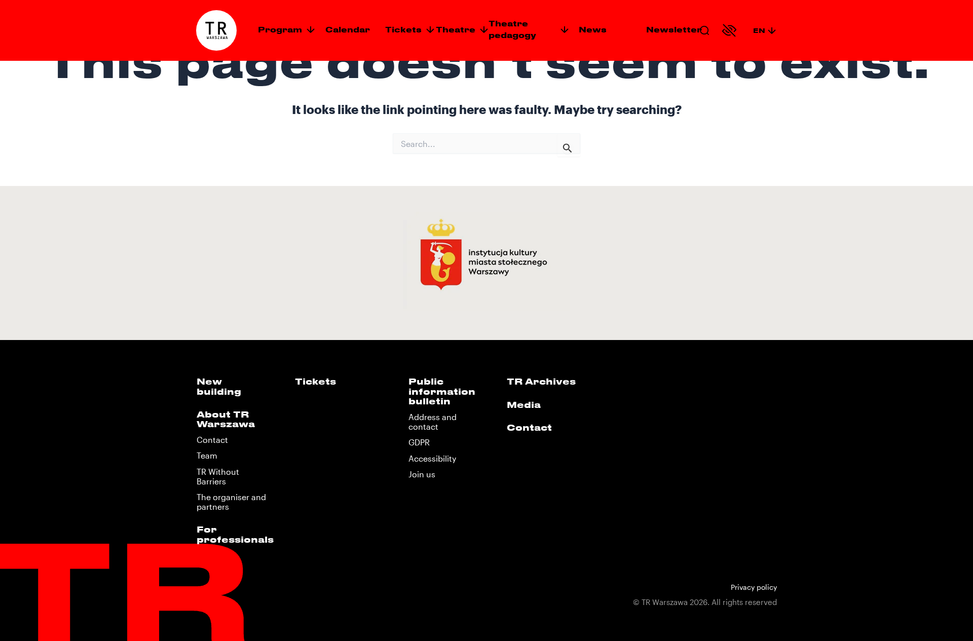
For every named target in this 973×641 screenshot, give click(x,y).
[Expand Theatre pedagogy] (564, 29)
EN (759, 30)
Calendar (347, 29)
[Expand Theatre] (484, 29)
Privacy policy (754, 587)
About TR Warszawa (226, 419)
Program (280, 29)
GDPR (419, 442)
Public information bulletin (441, 390)
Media (524, 404)
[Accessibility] (729, 30)
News (593, 29)
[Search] (704, 30)
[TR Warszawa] (216, 30)
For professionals (235, 534)
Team (207, 455)
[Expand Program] (310, 29)
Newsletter (674, 29)
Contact (212, 439)
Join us (421, 474)
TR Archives (541, 381)
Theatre (455, 29)
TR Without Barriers (218, 476)
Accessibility (432, 458)
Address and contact (432, 421)
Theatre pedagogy (512, 29)
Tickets (403, 29)
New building (219, 386)
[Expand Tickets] (430, 29)
